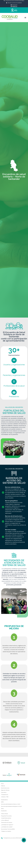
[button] (25, 17)
